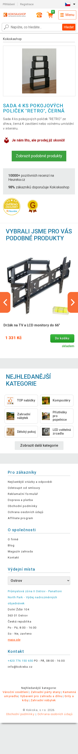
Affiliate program (20, 518)
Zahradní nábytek (43, 700)
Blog (11, 545)
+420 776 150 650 (20, 660)
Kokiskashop (12, 39)
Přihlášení (9, 4)
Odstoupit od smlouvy (24, 487)
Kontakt (13, 557)
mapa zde (14, 639)
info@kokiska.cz (20, 666)
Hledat (69, 27)
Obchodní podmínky (22, 506)
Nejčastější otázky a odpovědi (30, 481)
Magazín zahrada (20, 551)
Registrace (27, 4)
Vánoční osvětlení (16, 692)
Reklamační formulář (23, 494)
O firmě (13, 539)
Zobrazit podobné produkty (39, 156)
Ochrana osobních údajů (25, 512)
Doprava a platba (20, 500)
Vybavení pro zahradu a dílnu (41, 696)
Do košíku (62, 338)
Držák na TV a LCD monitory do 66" (31, 325)
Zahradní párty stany (46, 692)
